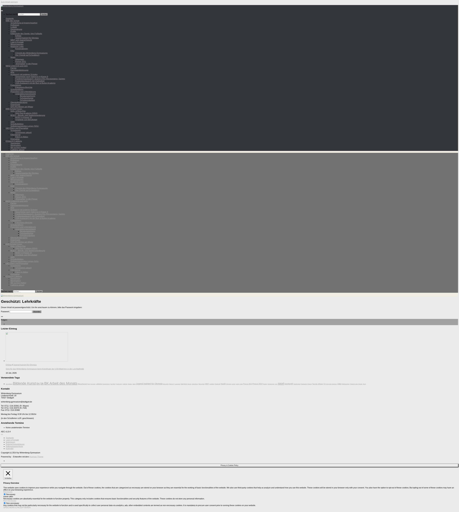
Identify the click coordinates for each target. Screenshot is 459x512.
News (13, 57)
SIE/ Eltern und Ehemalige (17, 128)
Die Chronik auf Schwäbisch (27, 55)
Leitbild (14, 27)
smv (276, 384)
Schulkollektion (17, 124)
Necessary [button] (7, 492)
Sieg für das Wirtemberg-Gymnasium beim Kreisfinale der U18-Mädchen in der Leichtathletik (45, 369)
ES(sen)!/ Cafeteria (14, 141)
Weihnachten (346, 384)
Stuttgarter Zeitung (306, 384)
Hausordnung (16, 29)
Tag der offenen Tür (319, 384)
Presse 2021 (20, 62)
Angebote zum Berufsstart (26, 120)
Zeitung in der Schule (356, 384)
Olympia (228, 384)
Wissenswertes (17, 44)
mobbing (211, 384)
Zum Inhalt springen (9, 2)
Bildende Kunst (24, 383)
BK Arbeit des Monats (60, 383)
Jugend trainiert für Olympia (27, 38)
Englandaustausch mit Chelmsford (29, 81)
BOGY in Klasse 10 (23, 117)
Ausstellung (9, 384)
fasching (112, 384)
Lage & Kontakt (17, 42)
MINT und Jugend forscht (21, 40)
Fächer (13, 68)
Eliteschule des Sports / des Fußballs (26, 34)
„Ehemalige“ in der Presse (26, 64)
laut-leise (184, 384)
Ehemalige (15, 139)
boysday (93, 384)
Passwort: (5, 312)
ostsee (233, 384)
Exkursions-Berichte (23, 87)
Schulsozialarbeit (27, 100)
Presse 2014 (257, 384)
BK (38, 383)
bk (42, 383)
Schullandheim (17, 90)
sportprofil (289, 384)
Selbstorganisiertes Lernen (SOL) (25, 126)
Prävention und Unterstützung (23, 92)
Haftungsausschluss (14, 446)
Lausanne (177, 384)
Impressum (10, 442)
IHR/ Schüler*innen (14, 109)
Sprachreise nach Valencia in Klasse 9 (31, 77)
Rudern (265, 384)
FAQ (12, 51)
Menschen (202, 384)
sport (281, 383)
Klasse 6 (171, 384)
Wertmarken (16, 145)
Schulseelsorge (26, 98)
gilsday (130, 384)
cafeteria (99, 384)
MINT (207, 384)
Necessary (10, 494)
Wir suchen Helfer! (18, 148)
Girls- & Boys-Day (18, 111)
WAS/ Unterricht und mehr (17, 66)
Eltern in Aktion (21, 137)
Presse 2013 (247, 384)
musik (223, 384)
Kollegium (15, 25)
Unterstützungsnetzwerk (25, 94)
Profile (13, 31)
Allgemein (19, 59)
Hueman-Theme (36, 457)
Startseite (10, 19)
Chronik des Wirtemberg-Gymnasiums (31, 53)
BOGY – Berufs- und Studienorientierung (28, 115)
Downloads (15, 105)
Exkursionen (16, 85)
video (339, 384)
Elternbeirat (15, 135)
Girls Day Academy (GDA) (26, 113)
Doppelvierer (106, 384)
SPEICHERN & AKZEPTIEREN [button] (17, 508)
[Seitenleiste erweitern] (2, 316)
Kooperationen (21, 49)
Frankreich (119, 384)
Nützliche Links (17, 47)
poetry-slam (239, 384)
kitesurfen (166, 384)
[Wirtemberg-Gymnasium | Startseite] (12, 6)
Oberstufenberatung (19, 102)
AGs (12, 72)
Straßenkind (297, 384)
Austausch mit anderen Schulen (24, 74)
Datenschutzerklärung (15, 444)
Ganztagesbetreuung (19, 70)
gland (134, 384)
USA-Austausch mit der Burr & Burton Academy (35, 83)
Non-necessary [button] (9, 501)
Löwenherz (195, 384)
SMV (13, 122)
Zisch (364, 384)
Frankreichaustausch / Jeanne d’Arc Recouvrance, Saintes (40, 79)
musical (217, 384)
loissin (189, 384)
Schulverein (16, 130)
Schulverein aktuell (23, 133)
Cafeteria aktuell (17, 150)
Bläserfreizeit (82, 384)
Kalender (10, 449)
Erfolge (18, 36)
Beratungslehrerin (27, 96)
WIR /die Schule (12, 21)
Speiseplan (15, 143)
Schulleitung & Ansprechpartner (24, 23)
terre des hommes (331, 384)
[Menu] (2, 10)
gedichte (125, 384)
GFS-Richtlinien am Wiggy (22, 107)
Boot (88, 384)
